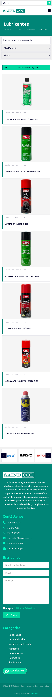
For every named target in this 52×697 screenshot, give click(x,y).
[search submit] (49, 3)
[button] (26, 67)
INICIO (6, 29)
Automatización (17, 639)
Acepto (20, 608)
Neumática (14, 658)
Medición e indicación (20, 644)
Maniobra (14, 648)
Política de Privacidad (24, 608)
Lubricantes (9, 113)
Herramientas (29, 29)
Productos (16, 29)
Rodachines (15, 635)
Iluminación (15, 662)
